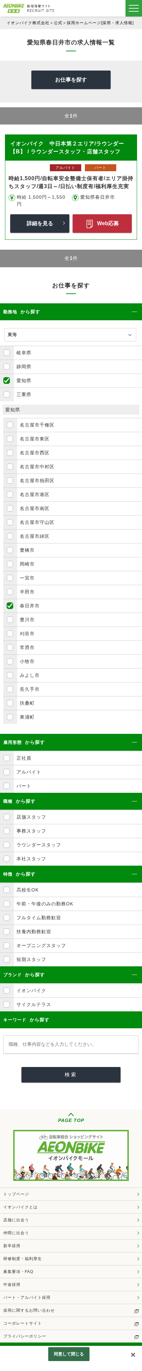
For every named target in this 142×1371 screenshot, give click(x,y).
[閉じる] (133, 1354)
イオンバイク (31, 990)
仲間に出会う (16, 1233)
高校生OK (28, 889)
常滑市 (27, 647)
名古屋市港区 (35, 494)
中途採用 (11, 1284)
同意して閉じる (69, 1353)
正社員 (24, 758)
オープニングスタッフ (41, 945)
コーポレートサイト (22, 1323)
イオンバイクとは (20, 1207)
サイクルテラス (34, 1004)
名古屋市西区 (35, 452)
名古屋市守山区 (37, 522)
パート (24, 785)
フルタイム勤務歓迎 (39, 917)
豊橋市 (27, 550)
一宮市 (27, 578)
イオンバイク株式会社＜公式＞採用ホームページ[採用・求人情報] (70, 23)
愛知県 (24, 380)
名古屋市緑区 (35, 536)
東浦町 (27, 717)
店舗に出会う (16, 1220)
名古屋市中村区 (37, 466)
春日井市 (30, 605)
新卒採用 (11, 1246)
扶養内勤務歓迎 (34, 931)
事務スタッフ (31, 831)
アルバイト (29, 772)
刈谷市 (27, 633)
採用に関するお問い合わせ (29, 1310)
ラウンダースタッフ (39, 844)
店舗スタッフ (31, 817)
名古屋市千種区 (37, 425)
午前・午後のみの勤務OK (45, 903)
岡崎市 (27, 564)
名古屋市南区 (35, 508)
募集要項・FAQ (18, 1271)
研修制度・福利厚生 (22, 1258)
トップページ (16, 1194)
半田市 (27, 591)
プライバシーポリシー (24, 1336)
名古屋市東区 (35, 438)
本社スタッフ (31, 858)
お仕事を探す (71, 79)
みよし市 (30, 675)
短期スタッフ (31, 959)
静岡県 (24, 366)
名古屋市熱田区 (37, 480)
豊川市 (27, 619)
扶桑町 (27, 703)
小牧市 (27, 661)
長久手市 (30, 689)
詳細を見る (40, 223)
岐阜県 (24, 352)
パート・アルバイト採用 (27, 1297)
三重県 (24, 394)
